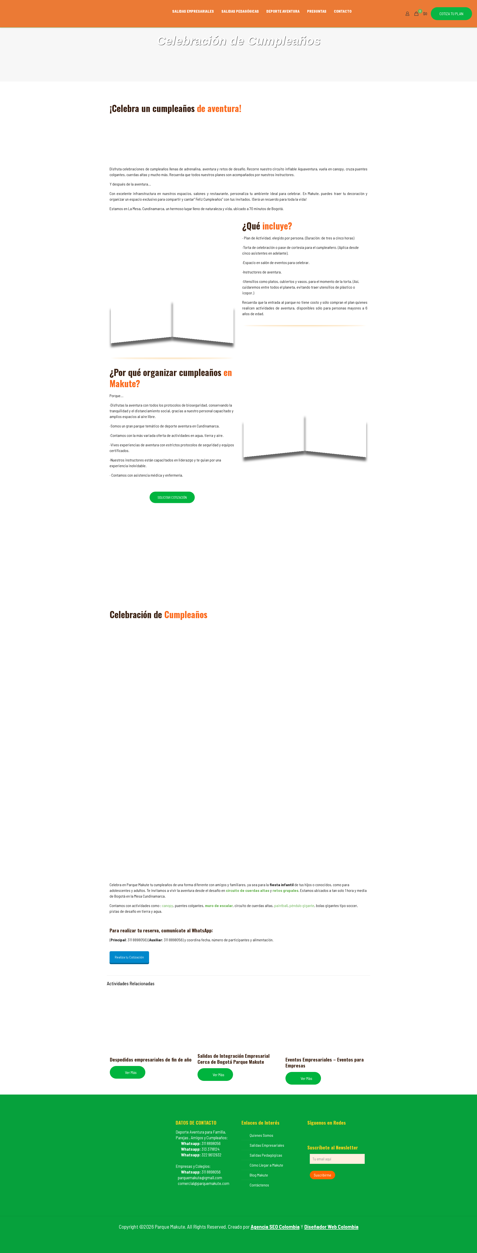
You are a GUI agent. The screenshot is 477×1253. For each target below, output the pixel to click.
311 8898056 (201, 1143)
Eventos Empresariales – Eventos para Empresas (324, 1062)
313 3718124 (200, 1148)
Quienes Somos (261, 1135)
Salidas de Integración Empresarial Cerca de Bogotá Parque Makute (234, 1058)
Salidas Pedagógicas (266, 1155)
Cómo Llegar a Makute (266, 1165)
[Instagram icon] (244, 1235)
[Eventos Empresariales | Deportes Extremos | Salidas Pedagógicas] (83, 13)
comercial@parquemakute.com (202, 1183)
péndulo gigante (301, 905)
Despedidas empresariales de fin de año (151, 1059)
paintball (281, 905)
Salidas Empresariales (267, 1145)
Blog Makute (259, 1175)
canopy (167, 905)
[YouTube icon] (238, 1235)
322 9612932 (201, 1154)
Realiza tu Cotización (129, 957)
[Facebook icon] (233, 1235)
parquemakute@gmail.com (199, 1177)
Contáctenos (259, 1184)
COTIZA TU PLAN (451, 13)
